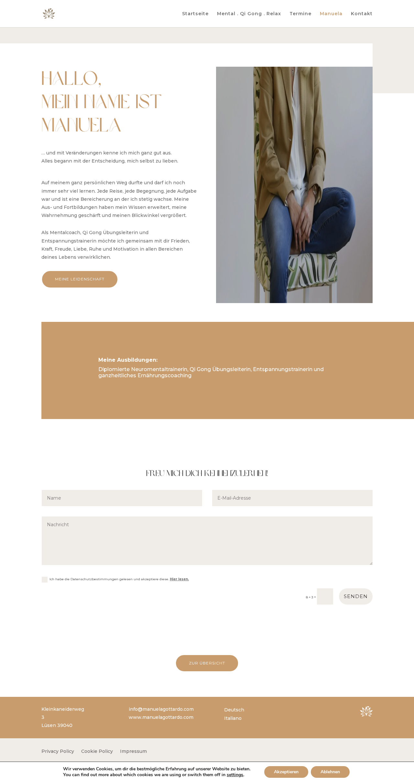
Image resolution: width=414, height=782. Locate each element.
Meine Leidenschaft (79, 279)
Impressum (133, 751)
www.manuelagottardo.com (161, 717)
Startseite (195, 14)
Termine (300, 14)
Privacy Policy (57, 751)
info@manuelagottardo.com (161, 709)
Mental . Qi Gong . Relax (249, 14)
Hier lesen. (179, 579)
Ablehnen (330, 772)
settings (235, 775)
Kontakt (362, 14)
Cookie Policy (97, 751)
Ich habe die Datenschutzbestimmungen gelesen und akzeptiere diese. (119, 579)
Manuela (331, 14)
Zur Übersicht (207, 663)
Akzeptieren (286, 772)
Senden (356, 596)
